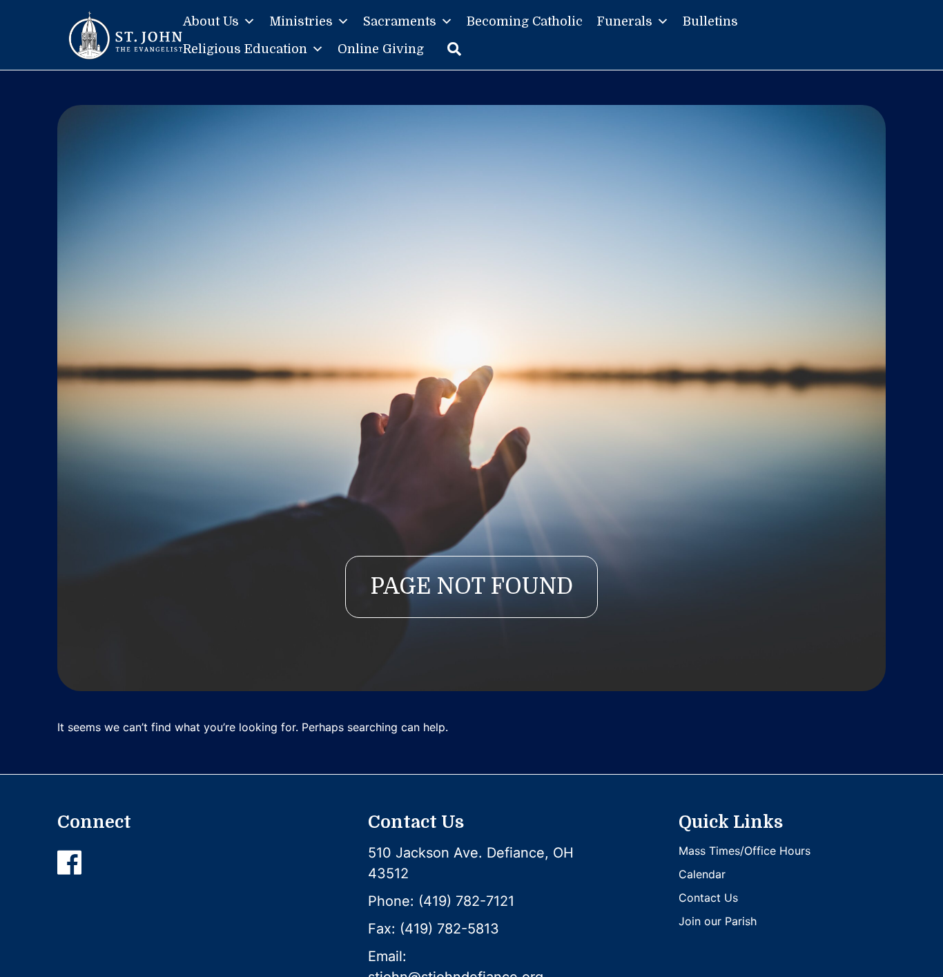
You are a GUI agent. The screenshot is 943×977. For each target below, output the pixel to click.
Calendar (702, 874)
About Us (211, 21)
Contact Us (708, 898)
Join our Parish (718, 921)
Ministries (301, 21)
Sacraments (399, 21)
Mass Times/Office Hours (744, 851)
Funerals (624, 21)
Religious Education (245, 49)
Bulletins (710, 21)
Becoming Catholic (525, 21)
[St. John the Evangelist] (125, 35)
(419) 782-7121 (466, 901)
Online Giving (381, 49)
